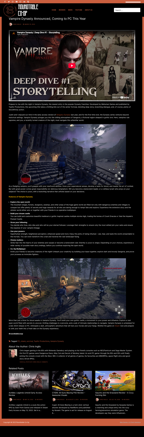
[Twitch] (20, 1)
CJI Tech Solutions (135, 422)
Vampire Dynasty (57, 341)
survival (30, 341)
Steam (117, 326)
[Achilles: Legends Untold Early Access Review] (29, 381)
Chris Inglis (17, 24)
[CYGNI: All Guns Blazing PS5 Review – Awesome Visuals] (72, 381)
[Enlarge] (122, 127)
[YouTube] (16, 1)
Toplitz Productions (41, 341)
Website (45, 362)
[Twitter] (9, 1)
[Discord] (24, 1)
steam (23, 341)
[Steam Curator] (28, 1)
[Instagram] (12, 1)
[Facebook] (5, 1)
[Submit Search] (138, 10)
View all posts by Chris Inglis (30, 362)
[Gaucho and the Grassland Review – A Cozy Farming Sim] (115, 381)
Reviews (39, 399)
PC (19, 341)
